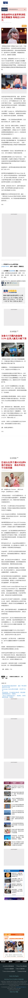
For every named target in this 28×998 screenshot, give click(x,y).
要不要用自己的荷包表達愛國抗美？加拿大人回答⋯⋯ (17, 787)
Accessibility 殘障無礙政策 (8, 966)
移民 (3, 678)
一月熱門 (21, 783)
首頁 (3, 5)
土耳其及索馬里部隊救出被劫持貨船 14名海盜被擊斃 (17, 825)
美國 (6, 678)
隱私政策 (25, 966)
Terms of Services (7, 971)
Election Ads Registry (14, 976)
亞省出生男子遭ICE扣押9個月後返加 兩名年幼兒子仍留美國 (17, 831)
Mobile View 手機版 (14, 991)
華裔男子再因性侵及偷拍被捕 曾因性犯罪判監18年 (17, 819)
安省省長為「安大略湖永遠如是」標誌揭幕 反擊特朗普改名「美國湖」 (17, 837)
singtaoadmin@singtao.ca (21, 987)
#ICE (7, 676)
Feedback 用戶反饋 (22, 971)
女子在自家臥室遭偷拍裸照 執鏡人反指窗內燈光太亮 (17, 806)
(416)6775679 (5, 266)
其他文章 (4, 9)
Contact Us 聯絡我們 (9, 968)
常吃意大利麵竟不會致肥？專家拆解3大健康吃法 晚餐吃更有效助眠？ (17, 843)
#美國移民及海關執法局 (14, 676)
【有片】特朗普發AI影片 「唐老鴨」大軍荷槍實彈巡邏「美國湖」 (17, 800)
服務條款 (13, 971)
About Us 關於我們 (21, 968)
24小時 (7, 783)
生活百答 (12, 271)
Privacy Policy (20, 966)
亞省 (22, 676)
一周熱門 (14, 783)
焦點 (7, 5)
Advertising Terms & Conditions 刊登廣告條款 (14, 979)
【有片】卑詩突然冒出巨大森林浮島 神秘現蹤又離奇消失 (17, 812)
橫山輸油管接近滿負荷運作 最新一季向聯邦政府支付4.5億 (17, 794)
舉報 (25, 26)
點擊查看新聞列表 (13, 9)
